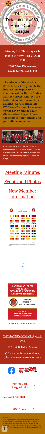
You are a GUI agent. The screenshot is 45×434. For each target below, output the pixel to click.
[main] (22, 22)
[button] (3, 3)
